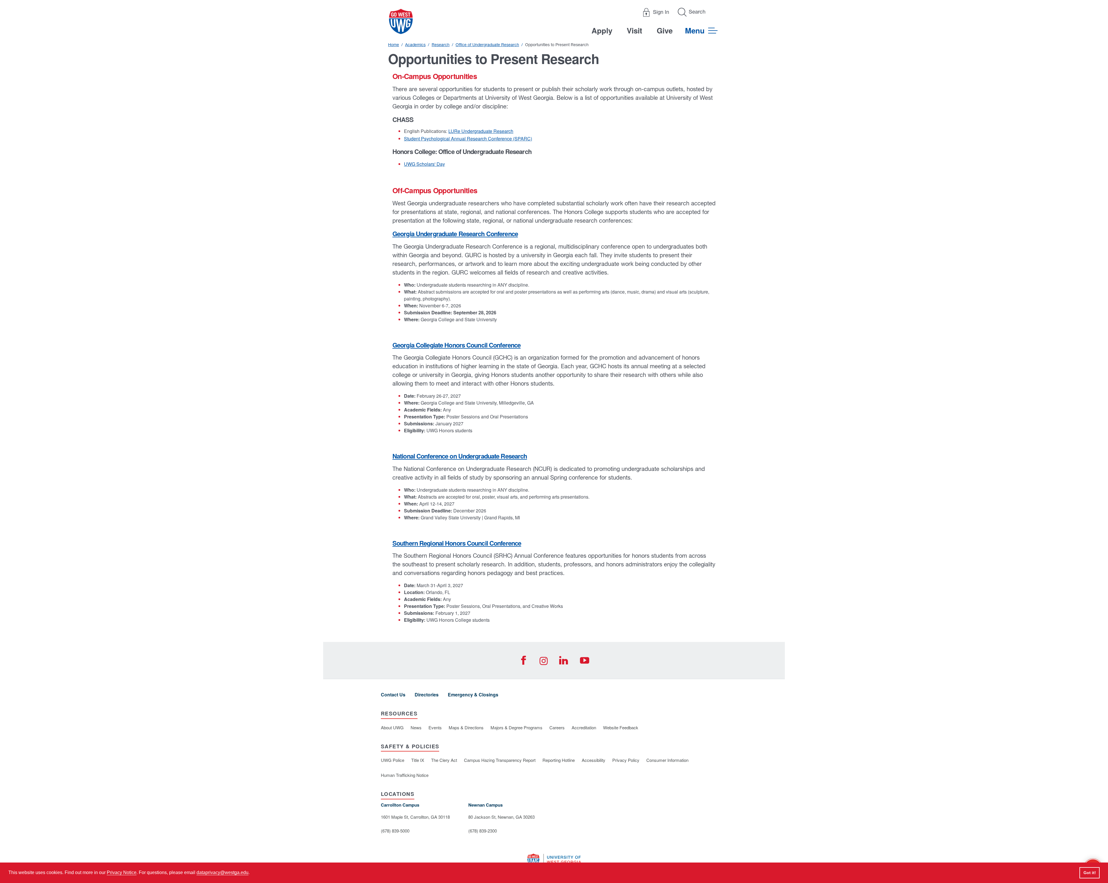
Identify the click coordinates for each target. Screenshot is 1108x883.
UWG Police (392, 760)
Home (393, 44)
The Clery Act (444, 760)
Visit (634, 30)
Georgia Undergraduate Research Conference (455, 233)
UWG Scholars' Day (424, 164)
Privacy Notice (121, 872)
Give (665, 30)
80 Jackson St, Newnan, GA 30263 (501, 817)
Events (435, 727)
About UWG (392, 727)
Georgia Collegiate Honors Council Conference (456, 345)
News (416, 727)
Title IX (417, 760)
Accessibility (593, 760)
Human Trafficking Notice (404, 775)
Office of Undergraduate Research (487, 44)
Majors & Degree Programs (516, 727)
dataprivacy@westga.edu (222, 872)
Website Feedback (620, 727)
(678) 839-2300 (482, 831)
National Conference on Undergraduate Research (459, 456)
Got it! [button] (1089, 872)
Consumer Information (667, 760)
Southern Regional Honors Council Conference (456, 543)
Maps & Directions (466, 727)
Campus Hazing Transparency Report (500, 760)
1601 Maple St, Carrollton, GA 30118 (415, 817)
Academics (415, 44)
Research (441, 44)
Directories (427, 694)
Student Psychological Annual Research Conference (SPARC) (468, 138)
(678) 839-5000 (395, 831)
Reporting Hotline (558, 760)
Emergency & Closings (473, 694)
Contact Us (393, 694)
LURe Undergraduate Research (480, 131)
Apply (602, 30)
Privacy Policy (625, 760)
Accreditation (584, 727)
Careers (557, 727)
